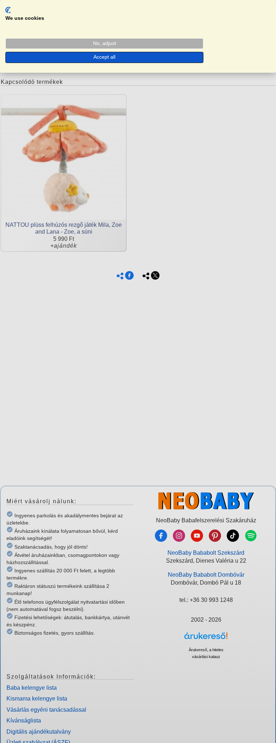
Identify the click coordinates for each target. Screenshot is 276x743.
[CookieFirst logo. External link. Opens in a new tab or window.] (8, 10)
